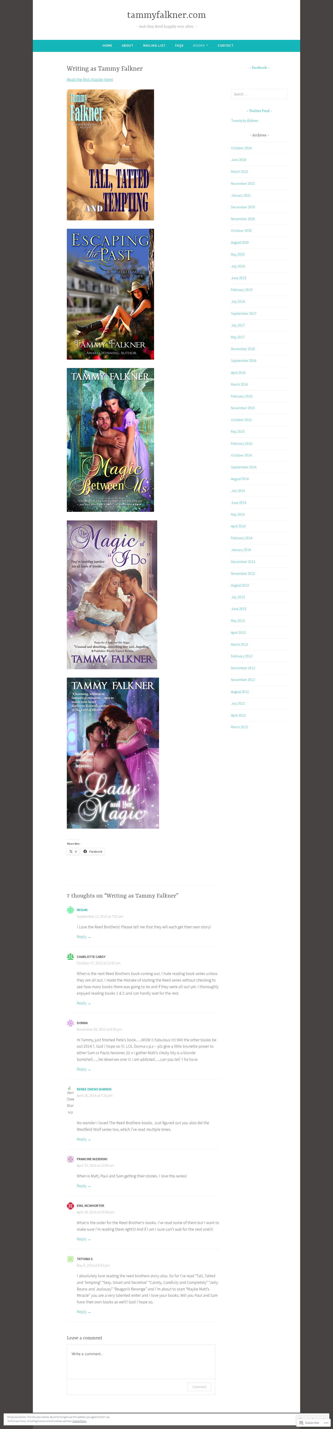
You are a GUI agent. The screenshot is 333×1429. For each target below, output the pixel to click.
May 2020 (238, 254)
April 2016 (238, 372)
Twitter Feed (259, 111)
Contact (226, 45)
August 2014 (240, 478)
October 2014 (241, 455)
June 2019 (238, 278)
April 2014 (238, 526)
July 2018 (238, 301)
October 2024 (241, 148)
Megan (82, 910)
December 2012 (243, 668)
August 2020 (240, 242)
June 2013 (238, 608)
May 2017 (238, 337)
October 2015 (241, 419)
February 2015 (241, 443)
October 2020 (241, 230)
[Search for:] (259, 94)
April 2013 (238, 632)
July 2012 (238, 703)
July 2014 (238, 490)
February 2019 (241, 289)
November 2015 (243, 408)
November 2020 (243, 219)
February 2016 (241, 396)
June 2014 (238, 502)
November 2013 (243, 573)
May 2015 (238, 431)
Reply (81, 936)
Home (107, 45)
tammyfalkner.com (166, 15)
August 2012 (240, 691)
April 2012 (238, 715)
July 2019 (238, 266)
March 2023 (239, 171)
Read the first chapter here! (90, 79)
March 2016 (239, 384)
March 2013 (239, 644)
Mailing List (154, 45)
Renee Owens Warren (94, 1089)
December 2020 (243, 207)
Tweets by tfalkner (244, 120)
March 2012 (239, 727)
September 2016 (243, 360)
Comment (199, 1387)
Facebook (259, 68)
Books (199, 45)
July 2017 (238, 325)
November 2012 (243, 679)
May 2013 (238, 620)
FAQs (179, 45)
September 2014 (243, 467)
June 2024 (238, 159)
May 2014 (238, 514)
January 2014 (241, 549)
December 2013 (243, 561)
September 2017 (243, 313)
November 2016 (243, 348)
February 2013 (241, 656)
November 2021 (243, 183)
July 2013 (238, 597)
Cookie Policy (79, 1421)
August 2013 (240, 585)
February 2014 (241, 538)
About (127, 45)
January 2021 (241, 195)
